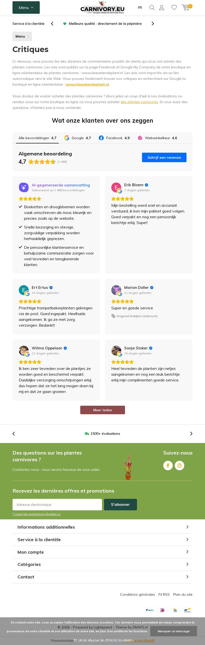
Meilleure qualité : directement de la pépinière (105, 23)
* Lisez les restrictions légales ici (36, 514)
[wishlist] (174, 7)
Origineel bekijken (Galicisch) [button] (137, 316)
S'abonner (120, 504)
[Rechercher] (152, 7)
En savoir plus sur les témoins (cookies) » (104, 640)
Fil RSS (164, 594)
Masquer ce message (174, 631)
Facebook (168, 465)
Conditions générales (137, 594)
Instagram (179, 465)
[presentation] (54, 24)
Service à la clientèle (28, 24)
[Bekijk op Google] (116, 187)
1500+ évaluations (105, 433)
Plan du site (182, 594)
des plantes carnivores (139, 102)
